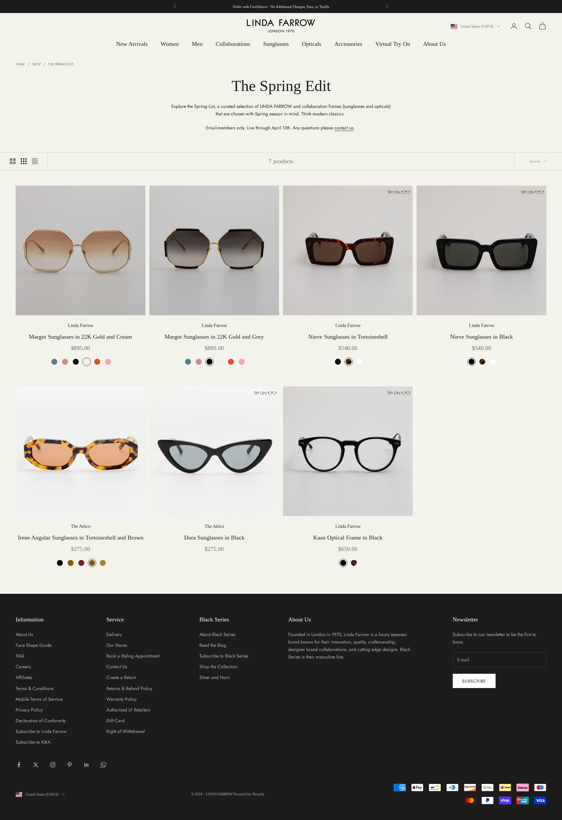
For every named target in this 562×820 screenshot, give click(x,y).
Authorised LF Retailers (128, 710)
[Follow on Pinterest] (69, 764)
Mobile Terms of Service (39, 699)
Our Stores (116, 645)
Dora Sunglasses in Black (214, 537)
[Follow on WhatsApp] (103, 764)
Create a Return (121, 677)
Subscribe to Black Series (223, 656)
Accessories (348, 44)
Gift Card (115, 720)
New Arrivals (132, 44)
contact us (344, 127)
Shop (37, 64)
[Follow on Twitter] (36, 764)
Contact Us (116, 666)
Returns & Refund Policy (129, 688)
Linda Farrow (80, 325)
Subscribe (474, 681)
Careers (23, 666)
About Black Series (217, 634)
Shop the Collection (218, 666)
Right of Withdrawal (125, 731)
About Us (434, 44)
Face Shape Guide (33, 645)
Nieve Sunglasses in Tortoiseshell (348, 336)
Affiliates (24, 677)
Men (197, 44)
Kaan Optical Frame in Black (347, 537)
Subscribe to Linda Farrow (41, 731)
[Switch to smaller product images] (24, 161)
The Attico (80, 526)
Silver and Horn (214, 677)
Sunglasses (276, 44)
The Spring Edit (61, 64)
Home (20, 64)
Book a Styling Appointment (132, 656)
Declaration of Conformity (41, 720)
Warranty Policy (121, 699)
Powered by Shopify (249, 794)
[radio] (54, 362)
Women (170, 44)
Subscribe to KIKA (33, 742)
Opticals (311, 44)
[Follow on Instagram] (52, 764)
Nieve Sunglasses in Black (481, 336)
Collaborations (233, 44)
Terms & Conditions (35, 688)
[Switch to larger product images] (13, 161)
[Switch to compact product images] (35, 161)
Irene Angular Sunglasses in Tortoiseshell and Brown (80, 537)
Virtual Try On (392, 44)
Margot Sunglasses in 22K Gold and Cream (80, 336)
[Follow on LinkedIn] (86, 764)
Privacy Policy (29, 710)
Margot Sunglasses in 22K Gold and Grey (214, 336)
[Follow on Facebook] (19, 764)
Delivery (114, 634)
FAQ (20, 656)
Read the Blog (212, 645)
